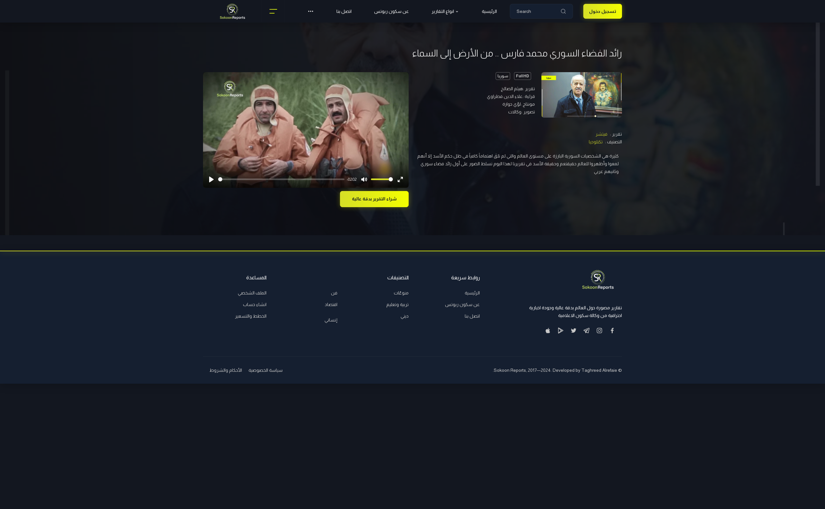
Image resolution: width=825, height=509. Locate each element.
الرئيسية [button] (489, 11)
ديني (405, 316)
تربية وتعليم (397, 304)
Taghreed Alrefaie (599, 370)
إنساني (331, 319)
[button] (310, 11)
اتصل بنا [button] (344, 11)
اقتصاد (331, 304)
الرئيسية (472, 292)
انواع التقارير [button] (443, 11)
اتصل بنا (472, 316)
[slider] (281, 179)
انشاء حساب (255, 304)
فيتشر (601, 134)
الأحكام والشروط (225, 370)
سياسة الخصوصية (265, 370)
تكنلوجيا (596, 141)
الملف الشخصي (252, 292)
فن (334, 292)
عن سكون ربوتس (391, 11)
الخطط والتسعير (251, 316)
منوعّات (401, 292)
